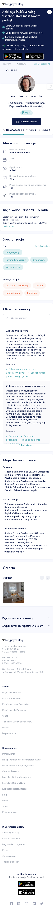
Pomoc (5, 727)
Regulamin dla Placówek (14, 710)
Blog (4, 794)
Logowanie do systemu (13, 844)
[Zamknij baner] (49, 12)
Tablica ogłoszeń (10, 861)
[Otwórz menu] (49, 4)
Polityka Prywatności (12, 698)
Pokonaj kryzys (9, 812)
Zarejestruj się (9, 856)
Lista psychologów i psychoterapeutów (21, 759)
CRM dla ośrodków (11, 838)
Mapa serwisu (9, 733)
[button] (50, 87)
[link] (9, 70)
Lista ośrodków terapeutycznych (18, 765)
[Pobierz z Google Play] (13, 56)
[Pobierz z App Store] (34, 56)
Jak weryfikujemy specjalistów (17, 721)
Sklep (5, 806)
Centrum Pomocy (10, 771)
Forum (5, 800)
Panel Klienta (8, 754)
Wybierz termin (28, 121)
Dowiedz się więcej (42, 246)
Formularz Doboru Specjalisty (16, 777)
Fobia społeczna (18, 369)
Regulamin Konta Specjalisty (15, 704)
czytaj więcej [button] (9, 226)
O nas (5, 716)
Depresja (14, 436)
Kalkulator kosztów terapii (14, 789)
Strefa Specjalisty (10, 832)
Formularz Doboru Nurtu (13, 783)
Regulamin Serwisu (11, 692)
